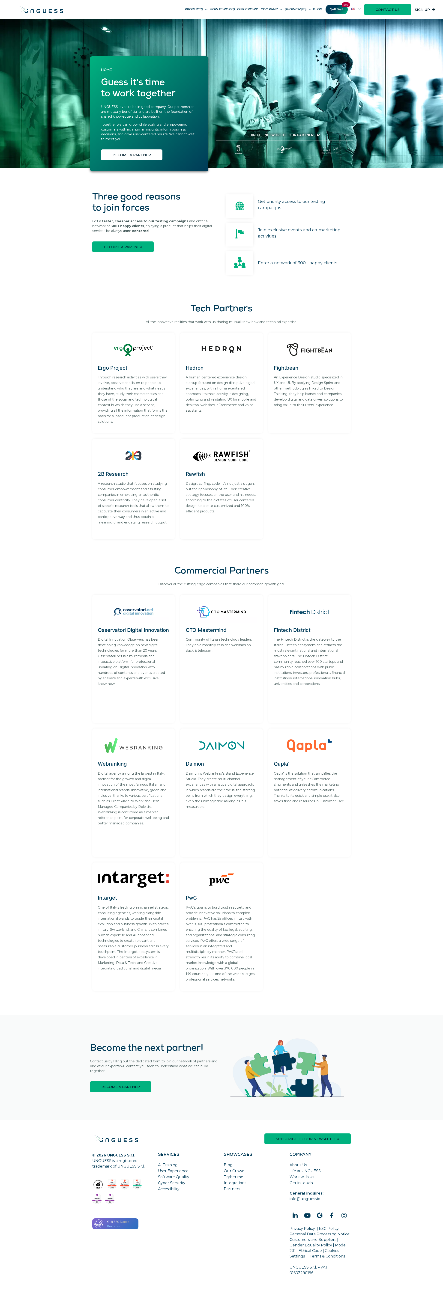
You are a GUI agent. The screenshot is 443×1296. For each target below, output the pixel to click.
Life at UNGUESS (305, 1171)
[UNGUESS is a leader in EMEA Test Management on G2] (109, 1199)
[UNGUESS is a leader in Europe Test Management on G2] (97, 1199)
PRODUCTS (194, 9)
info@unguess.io (305, 1199)
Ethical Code (310, 1250)
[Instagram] (344, 1215)
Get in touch (301, 1183)
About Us (298, 1165)
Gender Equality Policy (311, 1245)
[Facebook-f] (332, 1215)
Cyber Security (171, 1183)
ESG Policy (329, 1228)
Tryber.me (233, 1177)
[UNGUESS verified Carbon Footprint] (98, 1184)
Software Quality (173, 1177)
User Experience (173, 1171)
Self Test (336, 9)
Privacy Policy (302, 1228)
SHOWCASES (295, 9)
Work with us (302, 1177)
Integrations (235, 1183)
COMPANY (269, 9)
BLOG (317, 9)
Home (106, 70)
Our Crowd (234, 1171)
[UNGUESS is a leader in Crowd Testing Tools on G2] (112, 1184)
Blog (228, 1165)
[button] (387, 9)
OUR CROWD (247, 9)
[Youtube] (307, 1215)
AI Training (168, 1165)
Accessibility (169, 1189)
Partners (232, 1189)
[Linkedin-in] (295, 1215)
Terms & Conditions (327, 1256)
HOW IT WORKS (222, 9)
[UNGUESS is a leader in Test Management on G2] (124, 1184)
